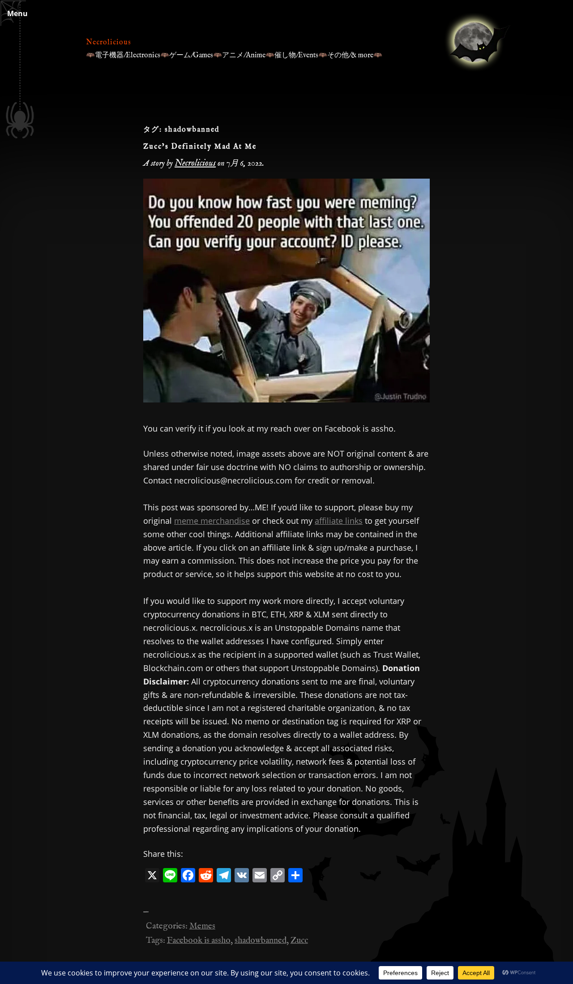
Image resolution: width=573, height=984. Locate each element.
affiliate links (339, 520)
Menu (17, 13)
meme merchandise (212, 520)
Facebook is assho (199, 940)
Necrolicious (108, 42)
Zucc (299, 940)
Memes (202, 926)
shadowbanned (260, 940)
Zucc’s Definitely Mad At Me (200, 146)
